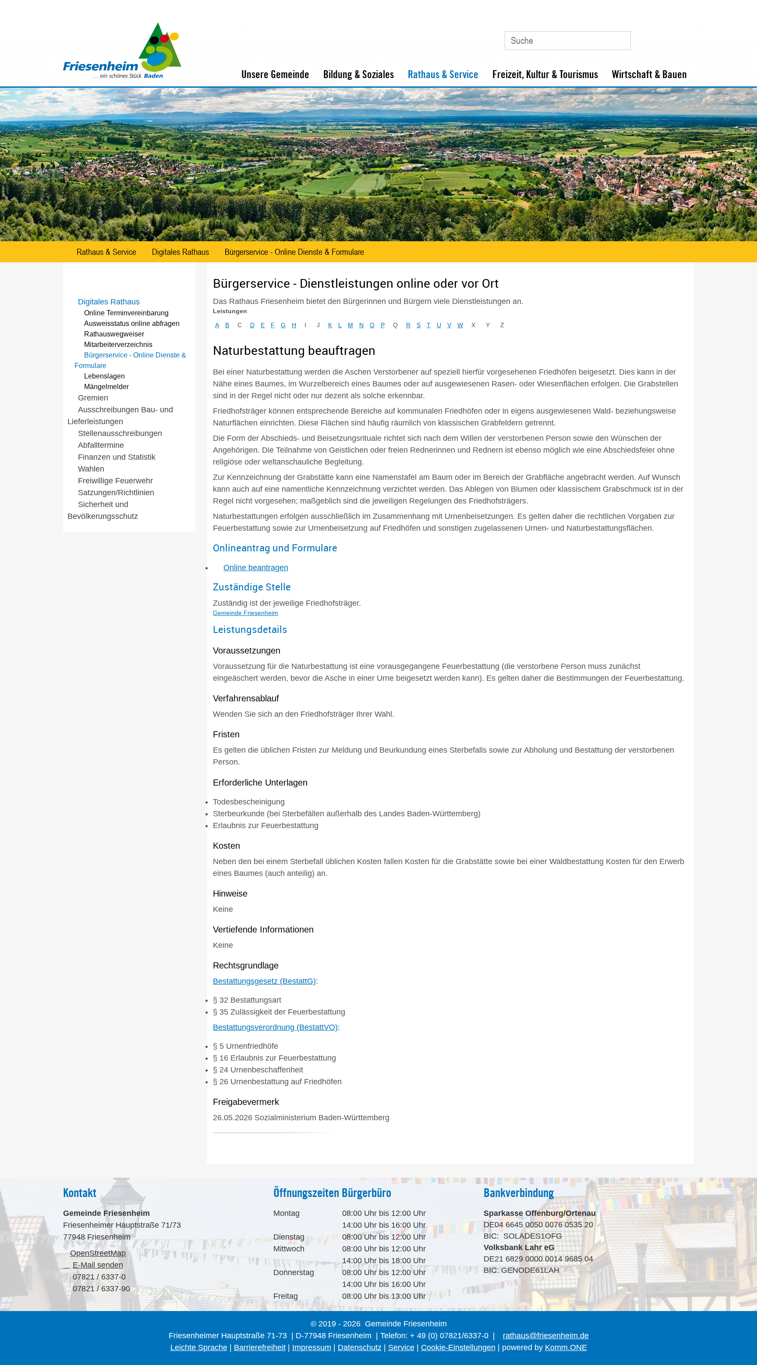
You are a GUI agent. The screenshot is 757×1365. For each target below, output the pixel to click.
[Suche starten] (620, 40)
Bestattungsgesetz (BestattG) (264, 981)
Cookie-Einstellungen (458, 1347)
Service (401, 1347)
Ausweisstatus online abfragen (132, 323)
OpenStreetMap (98, 1253)
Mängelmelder (106, 386)
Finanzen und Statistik (117, 457)
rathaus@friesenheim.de (546, 1335)
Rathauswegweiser (114, 334)
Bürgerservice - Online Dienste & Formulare (294, 252)
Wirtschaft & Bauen (649, 74)
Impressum (311, 1347)
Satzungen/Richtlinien (116, 492)
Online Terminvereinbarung (126, 313)
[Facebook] (663, 37)
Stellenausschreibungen (120, 433)
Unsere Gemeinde (275, 74)
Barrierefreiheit (260, 1347)
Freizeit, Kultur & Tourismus (545, 74)
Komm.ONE (566, 1347)
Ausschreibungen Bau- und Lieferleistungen (120, 415)
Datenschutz (360, 1347)
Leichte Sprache (198, 1347)
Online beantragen (255, 567)
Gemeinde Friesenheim (245, 612)
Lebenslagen (104, 376)
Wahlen (91, 469)
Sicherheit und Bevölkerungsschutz (102, 510)
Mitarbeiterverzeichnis (118, 344)
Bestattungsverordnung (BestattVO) (275, 1027)
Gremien (93, 397)
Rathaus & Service (443, 74)
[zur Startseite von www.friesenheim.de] (122, 75)
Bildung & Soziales (358, 74)
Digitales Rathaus (180, 252)
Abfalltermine (101, 445)
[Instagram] (682, 37)
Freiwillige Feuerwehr (115, 480)
